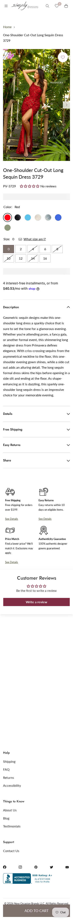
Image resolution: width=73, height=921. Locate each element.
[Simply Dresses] (24, 6)
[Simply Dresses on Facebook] (5, 867)
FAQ (6, 769)
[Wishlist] (57, 6)
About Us (10, 810)
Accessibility (12, 785)
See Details (11, 518)
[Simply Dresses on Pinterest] (36, 867)
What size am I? (35, 239)
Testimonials (11, 826)
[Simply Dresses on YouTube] (67, 867)
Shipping (9, 761)
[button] (30, 186)
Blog (6, 818)
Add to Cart (37, 910)
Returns (8, 777)
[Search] (47, 5)
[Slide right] (66, 104)
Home (7, 27)
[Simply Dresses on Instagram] (20, 867)
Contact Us (11, 851)
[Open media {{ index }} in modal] (36, 105)
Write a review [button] (36, 602)
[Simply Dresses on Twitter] (51, 867)
